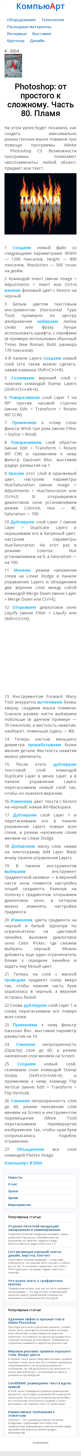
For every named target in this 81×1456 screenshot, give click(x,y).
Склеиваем (22, 378)
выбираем (15, 871)
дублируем (64, 764)
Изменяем (21, 801)
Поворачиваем (24, 397)
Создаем (22, 247)
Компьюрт (40, 5)
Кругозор (16, 40)
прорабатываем (44, 744)
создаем (51, 358)
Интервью (17, 33)
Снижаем (25, 1044)
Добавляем (23, 846)
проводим (14, 979)
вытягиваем (49, 702)
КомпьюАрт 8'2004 (23, 1163)
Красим (16, 473)
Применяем (24, 422)
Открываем (24, 607)
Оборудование (21, 19)
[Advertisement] (40, 657)
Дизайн (37, 40)
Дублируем (22, 521)
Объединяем (30, 1149)
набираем (47, 321)
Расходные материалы (29, 26)
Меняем (22, 570)
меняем (12, 290)
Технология (52, 19)
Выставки (41, 33)
